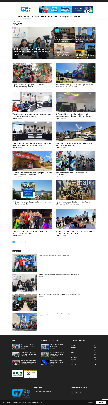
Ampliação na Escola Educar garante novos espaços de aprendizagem (57, 354)
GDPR (40, 402)
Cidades (16, 46)
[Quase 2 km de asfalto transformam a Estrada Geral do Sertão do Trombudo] (85, 51)
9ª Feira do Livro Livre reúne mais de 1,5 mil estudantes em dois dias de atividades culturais (73, 115)
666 (27, 242)
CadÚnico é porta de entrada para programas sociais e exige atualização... (28, 354)
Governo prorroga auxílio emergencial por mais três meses (56, 362)
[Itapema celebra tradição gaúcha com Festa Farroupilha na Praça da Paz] (32, 73)
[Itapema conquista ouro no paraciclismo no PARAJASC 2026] (76, 161)
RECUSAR (90, 402)
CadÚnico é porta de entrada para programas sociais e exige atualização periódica (59, 274)
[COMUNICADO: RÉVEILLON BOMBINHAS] (45, 347)
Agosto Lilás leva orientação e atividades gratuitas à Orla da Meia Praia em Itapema (75, 232)
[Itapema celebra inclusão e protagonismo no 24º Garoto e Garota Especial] (32, 219)
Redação (14, 88)
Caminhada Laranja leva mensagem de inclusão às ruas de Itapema (55, 313)
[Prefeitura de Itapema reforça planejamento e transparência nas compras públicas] (64, 35)
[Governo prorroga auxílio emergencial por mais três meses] (45, 362)
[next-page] (31, 242)
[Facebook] (91, 1)
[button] (90, 17)
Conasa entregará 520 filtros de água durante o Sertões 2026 (54, 255)
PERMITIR (101, 402)
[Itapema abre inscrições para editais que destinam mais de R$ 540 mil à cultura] (76, 73)
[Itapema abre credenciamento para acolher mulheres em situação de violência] (76, 131)
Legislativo (15, 111)
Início (13, 21)
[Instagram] (93, 1)
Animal (57, 50)
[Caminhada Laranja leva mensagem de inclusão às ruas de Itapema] (85, 35)
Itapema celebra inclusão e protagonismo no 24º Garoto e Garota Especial (30, 232)
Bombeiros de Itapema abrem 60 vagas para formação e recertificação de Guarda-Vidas (32, 174)
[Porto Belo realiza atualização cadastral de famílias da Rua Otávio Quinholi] (32, 190)
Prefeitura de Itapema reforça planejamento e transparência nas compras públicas (59, 294)
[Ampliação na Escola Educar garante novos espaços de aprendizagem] (45, 354)
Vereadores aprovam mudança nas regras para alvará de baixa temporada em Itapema (31, 115)
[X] (95, 1)
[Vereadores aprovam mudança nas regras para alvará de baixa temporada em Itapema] (32, 102)
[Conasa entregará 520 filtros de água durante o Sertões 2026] (24, 263)
